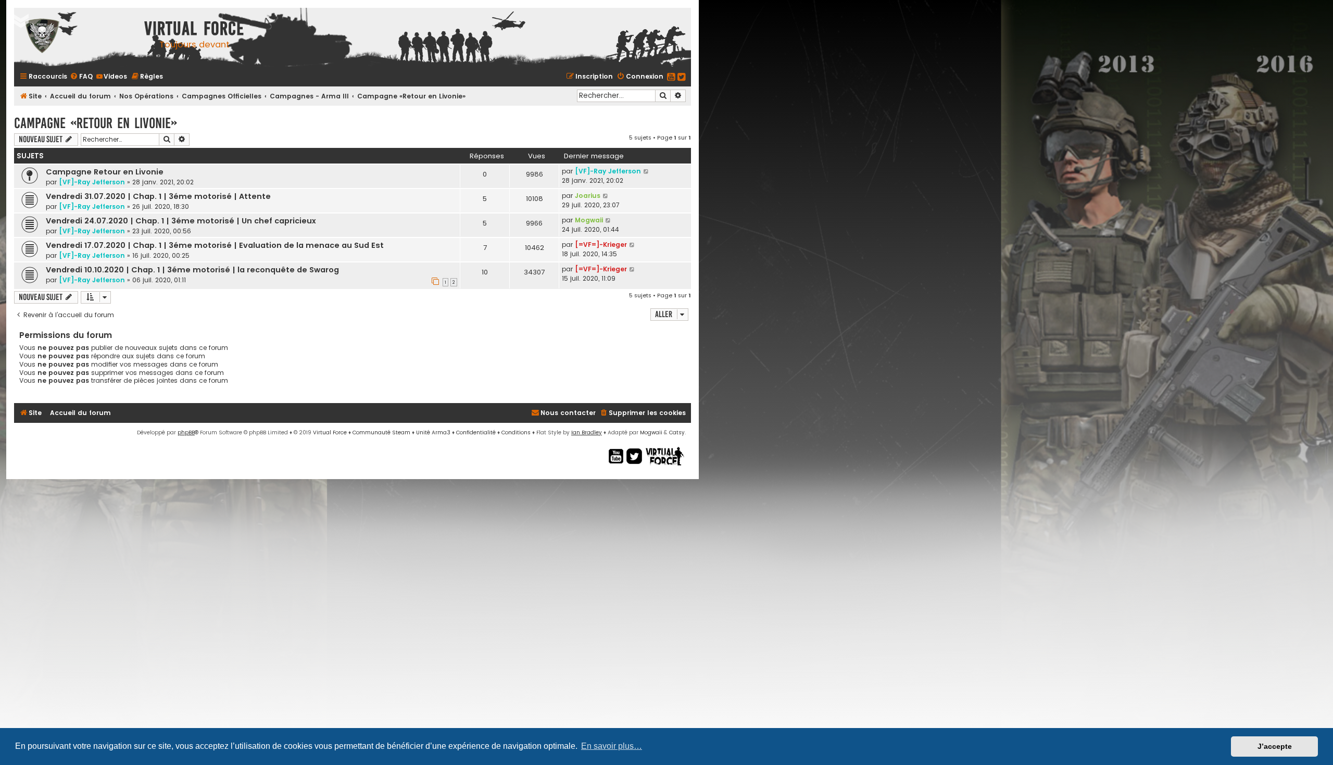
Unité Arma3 (433, 432)
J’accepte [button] (1274, 746)
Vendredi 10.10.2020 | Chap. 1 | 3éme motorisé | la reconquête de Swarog (192, 270)
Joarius (587, 195)
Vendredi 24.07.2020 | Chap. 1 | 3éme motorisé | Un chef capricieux (181, 221)
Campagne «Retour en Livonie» (95, 123)
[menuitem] (81, 76)
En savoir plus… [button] (611, 746)
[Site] (76, 37)
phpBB (186, 432)
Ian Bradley (586, 432)
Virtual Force (330, 432)
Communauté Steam (381, 432)
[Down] (20, 20)
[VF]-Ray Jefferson (92, 182)
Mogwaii (589, 220)
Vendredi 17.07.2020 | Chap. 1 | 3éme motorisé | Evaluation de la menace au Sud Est (215, 245)
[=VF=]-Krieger (601, 244)
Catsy (677, 432)
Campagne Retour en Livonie (105, 172)
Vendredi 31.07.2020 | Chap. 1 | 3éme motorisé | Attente (158, 196)
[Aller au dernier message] (646, 171)
